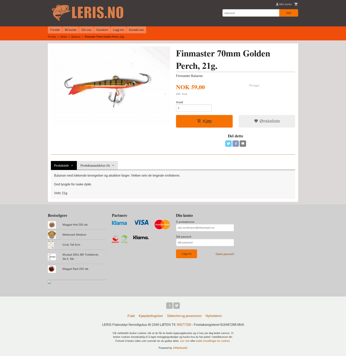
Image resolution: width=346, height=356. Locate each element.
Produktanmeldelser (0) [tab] (95, 165)
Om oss (86, 29)
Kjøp (207, 121)
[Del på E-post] (243, 143)
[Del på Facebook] (235, 143)
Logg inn (118, 29)
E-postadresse (185, 221)
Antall (179, 102)
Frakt (131, 316)
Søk (288, 12)
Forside (55, 29)
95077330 (184, 324)
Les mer (185, 340)
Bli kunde (70, 29)
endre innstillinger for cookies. (213, 340)
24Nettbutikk (180, 347)
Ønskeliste (269, 121)
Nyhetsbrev (214, 316)
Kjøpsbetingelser (151, 316)
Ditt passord (183, 236)
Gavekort (102, 29)
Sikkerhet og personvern (184, 316)
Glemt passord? (225, 254)
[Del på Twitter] (228, 143)
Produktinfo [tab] (61, 165)
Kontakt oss (136, 29)
